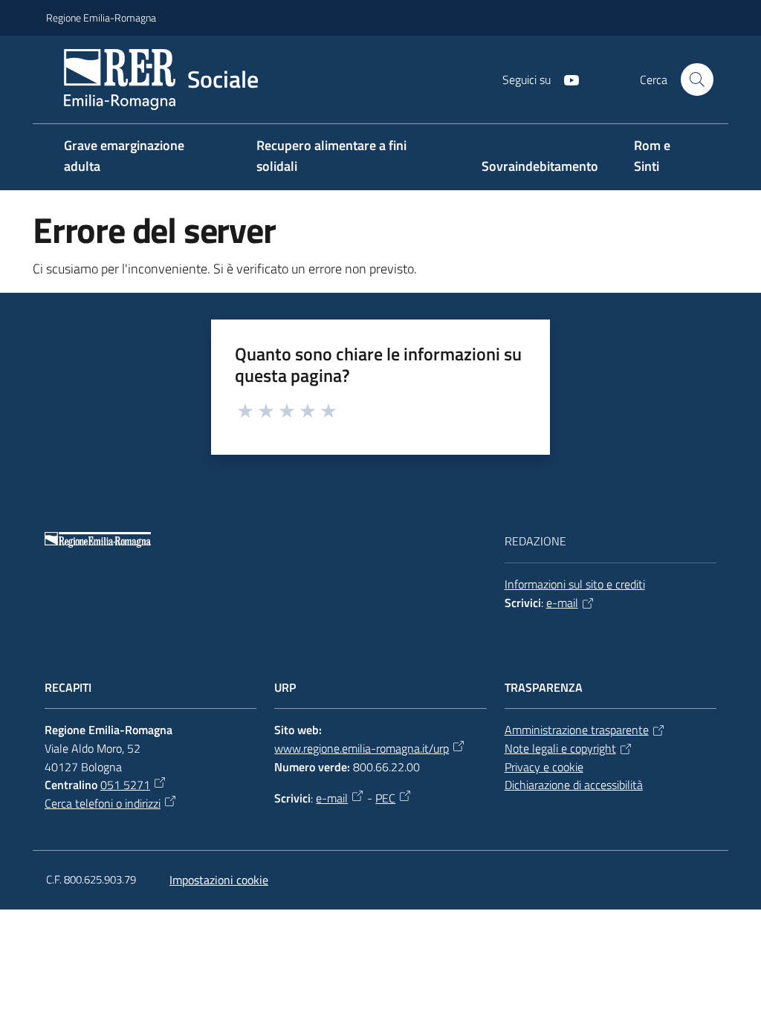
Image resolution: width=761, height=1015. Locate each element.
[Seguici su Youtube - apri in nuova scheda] (565, 79)
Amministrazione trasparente (577, 730)
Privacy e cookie (544, 767)
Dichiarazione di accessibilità (574, 785)
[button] (697, 79)
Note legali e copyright (560, 748)
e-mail (562, 603)
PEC (385, 798)
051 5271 (125, 785)
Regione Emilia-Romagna (101, 17)
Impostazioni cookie (218, 880)
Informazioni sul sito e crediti (575, 584)
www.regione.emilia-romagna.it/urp (361, 748)
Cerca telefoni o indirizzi (103, 803)
